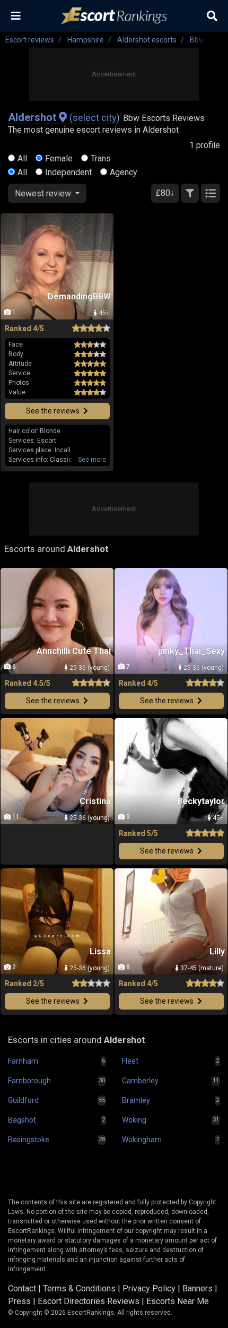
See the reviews (53, 411)
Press (19, 1301)
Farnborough (29, 1080)
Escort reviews (29, 40)
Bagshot (22, 1120)
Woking (134, 1120)
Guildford (23, 1100)
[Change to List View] (210, 193)
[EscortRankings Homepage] (114, 16)
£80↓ (164, 193)
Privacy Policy (149, 1288)
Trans (101, 158)
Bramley (136, 1100)
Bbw (197, 40)
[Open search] (212, 16)
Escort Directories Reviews (88, 1301)
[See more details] (92, 459)
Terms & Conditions (79, 1288)
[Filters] (190, 193)
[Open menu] (16, 16)
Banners (197, 1288)
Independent (68, 172)
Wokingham (142, 1139)
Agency (123, 172)
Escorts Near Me (177, 1301)
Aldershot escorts (147, 40)
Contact (22, 1288)
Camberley (140, 1080)
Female (59, 158)
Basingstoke (28, 1139)
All (22, 158)
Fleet (130, 1061)
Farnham (23, 1061)
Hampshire (85, 40)
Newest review (44, 193)
